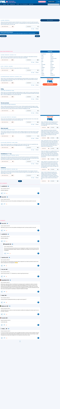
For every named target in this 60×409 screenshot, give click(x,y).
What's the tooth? (4, 128)
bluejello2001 (7, 244)
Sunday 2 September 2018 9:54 (5, 199)
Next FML (37, 36)
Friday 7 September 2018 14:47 (5, 188)
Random (4, 4)
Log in (59, 1)
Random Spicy (12, 4)
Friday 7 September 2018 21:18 (5, 271)
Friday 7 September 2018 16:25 (8, 246)
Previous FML (3, 36)
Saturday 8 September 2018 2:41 (5, 308)
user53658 (3, 186)
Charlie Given (4, 257)
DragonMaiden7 (4, 280)
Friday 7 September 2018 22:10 (5, 282)
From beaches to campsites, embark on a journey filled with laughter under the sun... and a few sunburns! (19, 33)
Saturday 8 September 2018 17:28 (5, 320)
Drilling (2, 89)
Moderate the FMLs (51, 1)
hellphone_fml (4, 306)
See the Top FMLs (50, 84)
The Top (17, 4)
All (1, 4)
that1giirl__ (4, 328)
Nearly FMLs (31, 4)
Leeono (3, 223)
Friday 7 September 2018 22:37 (5, 297)
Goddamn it (3, 167)
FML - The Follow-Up (24, 4)
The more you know (5, 103)
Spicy (8, 4)
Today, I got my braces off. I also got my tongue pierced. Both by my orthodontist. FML (15, 68)
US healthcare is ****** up (6, 153)
